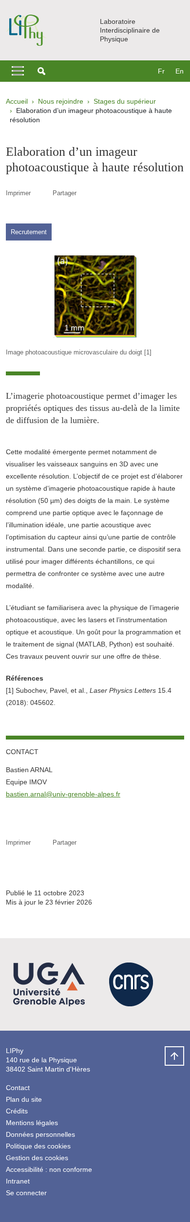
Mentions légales (32, 1123)
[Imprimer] (42, 193)
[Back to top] (174, 1056)
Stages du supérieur (125, 101)
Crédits (17, 1111)
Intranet (18, 1181)
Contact (18, 1088)
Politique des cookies (38, 1146)
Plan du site (24, 1099)
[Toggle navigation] (18, 71)
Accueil (17, 101)
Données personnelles (40, 1134)
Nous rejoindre (60, 101)
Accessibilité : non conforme (49, 1169)
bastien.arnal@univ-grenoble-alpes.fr (63, 794)
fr (161, 71)
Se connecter (26, 1193)
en (179, 71)
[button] (41, 71)
